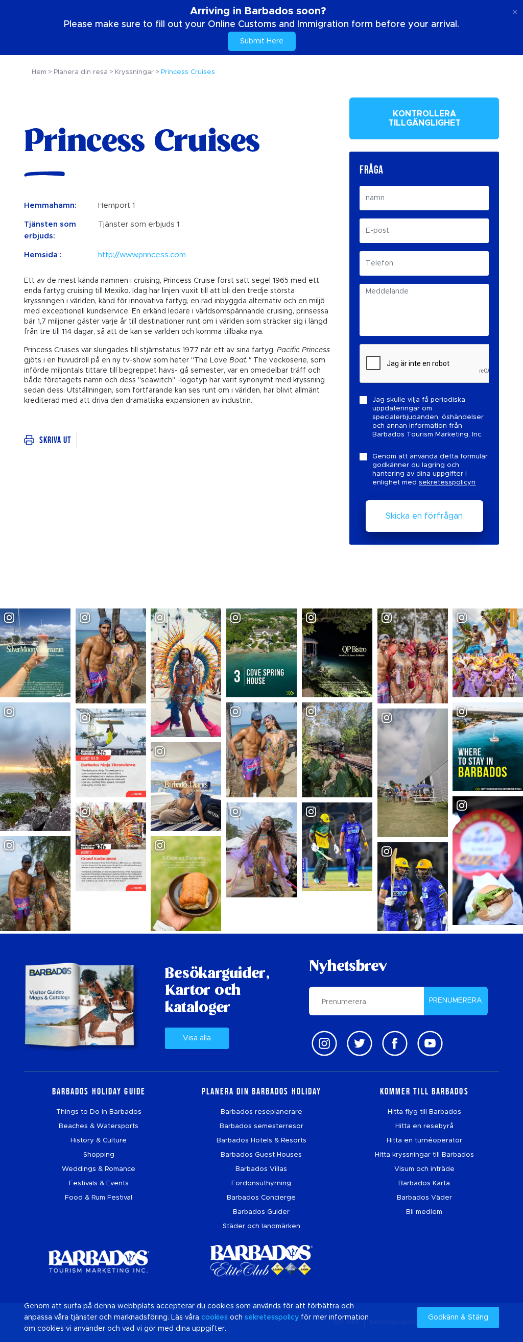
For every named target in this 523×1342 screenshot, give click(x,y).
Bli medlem (424, 1212)
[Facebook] (395, 1043)
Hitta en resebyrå (424, 1126)
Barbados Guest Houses (261, 1155)
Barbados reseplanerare (261, 1112)
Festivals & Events (99, 1183)
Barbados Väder (424, 1197)
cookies (214, 1317)
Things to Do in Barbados (98, 1112)
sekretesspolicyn (447, 482)
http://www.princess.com (142, 255)
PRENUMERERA (455, 1000)
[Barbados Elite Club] (261, 1261)
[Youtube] (430, 1043)
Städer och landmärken (261, 1226)
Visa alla (197, 1038)
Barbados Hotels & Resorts (261, 1140)
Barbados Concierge (261, 1197)
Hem (39, 72)
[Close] (515, 10)
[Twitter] (359, 1043)
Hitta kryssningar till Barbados (424, 1155)
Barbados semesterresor (261, 1126)
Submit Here (261, 41)
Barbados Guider (261, 1212)
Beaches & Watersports (98, 1126)
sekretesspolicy (272, 1317)
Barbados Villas (261, 1169)
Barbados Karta (424, 1183)
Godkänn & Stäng (458, 1317)
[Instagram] (324, 1043)
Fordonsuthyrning (261, 1183)
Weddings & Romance (98, 1169)
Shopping (98, 1155)
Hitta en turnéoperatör (424, 1140)
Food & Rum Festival (98, 1197)
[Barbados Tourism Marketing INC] (98, 1261)
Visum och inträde (424, 1169)
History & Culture (98, 1140)
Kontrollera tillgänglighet (424, 118)
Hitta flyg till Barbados (424, 1112)
